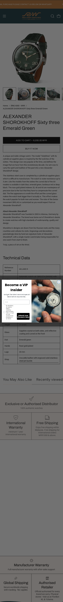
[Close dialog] (59, 282)
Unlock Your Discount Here (23, 316)
